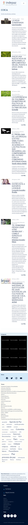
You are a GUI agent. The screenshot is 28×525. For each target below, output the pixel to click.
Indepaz (14, 69)
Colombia (17, 94)
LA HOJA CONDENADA (18, 22)
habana (22, 131)
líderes (4, 451)
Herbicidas (14, 223)
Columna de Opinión (6, 389)
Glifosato (22, 222)
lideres (20, 449)
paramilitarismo (5, 454)
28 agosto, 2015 (16, 179)
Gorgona (10, 441)
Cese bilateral (5, 429)
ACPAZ (14, 302)
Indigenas (5, 446)
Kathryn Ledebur (19, 182)
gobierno (17, 131)
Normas (3, 407)
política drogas (22, 55)
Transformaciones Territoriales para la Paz (11, 419)
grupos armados (18, 441)
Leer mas (23, 48)
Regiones (3, 414)
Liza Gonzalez (16, 24)
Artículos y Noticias (5, 388)
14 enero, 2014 (15, 279)
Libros (2, 402)
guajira (4, 444)
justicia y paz (5, 449)
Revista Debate (4, 416)
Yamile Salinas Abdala (19, 163)
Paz (24, 282)
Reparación (5, 459)
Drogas (16, 55)
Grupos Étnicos (4, 396)
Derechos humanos (6, 434)
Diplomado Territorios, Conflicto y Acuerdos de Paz (13, 391)
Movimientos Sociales (6, 406)
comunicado (4, 432)
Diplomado (16, 434)
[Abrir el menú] (23, 3)
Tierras (12, 459)
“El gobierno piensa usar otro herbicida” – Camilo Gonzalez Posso (18, 231)
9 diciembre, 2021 (16, 52)
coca (22, 19)
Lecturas (13, 449)
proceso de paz (16, 133)
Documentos (6, 436)
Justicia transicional (6, 401)
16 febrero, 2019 (16, 91)
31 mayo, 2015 (15, 219)
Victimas (18, 459)
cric (20, 432)
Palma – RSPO (4, 412)
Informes (3, 399)
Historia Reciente (5, 398)
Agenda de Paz (15, 422)
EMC (3, 439)
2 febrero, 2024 (16, 19)
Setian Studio (21, 522)
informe (13, 446)
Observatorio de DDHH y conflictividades (11, 409)
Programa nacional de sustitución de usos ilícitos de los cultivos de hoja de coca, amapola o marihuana (19, 292)
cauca (9, 427)
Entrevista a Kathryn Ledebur (18, 186)
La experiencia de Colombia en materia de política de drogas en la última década (19, 102)
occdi (21, 95)
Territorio (3, 417)
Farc (16, 282)
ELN (20, 436)
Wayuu (3, 461)
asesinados (9, 424)
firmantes (22, 439)
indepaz (17, 444)
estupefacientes (16, 95)
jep (19, 446)
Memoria (3, 404)
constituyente (13, 432)
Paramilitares (13, 451)
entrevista (8, 439)
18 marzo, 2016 (15, 128)
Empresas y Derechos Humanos (8, 393)
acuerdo (4, 422)
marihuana (19, 282)
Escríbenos (8, 489)
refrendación (21, 457)
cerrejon (16, 427)
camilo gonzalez (19, 424)
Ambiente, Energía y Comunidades (9, 386)
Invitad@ (15, 109)
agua (3, 424)
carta (3, 427)
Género (3, 394)
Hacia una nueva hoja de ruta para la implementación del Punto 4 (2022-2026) (19, 62)
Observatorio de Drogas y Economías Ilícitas (11, 411)
